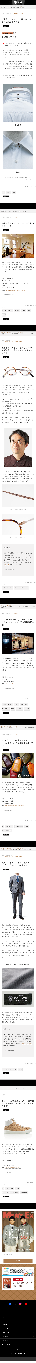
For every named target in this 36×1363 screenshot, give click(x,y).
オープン (17, 310)
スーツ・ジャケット (7, 310)
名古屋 (17, 1188)
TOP (3, 1317)
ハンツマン (19, 708)
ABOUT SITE (6, 1344)
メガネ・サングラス (7, 588)
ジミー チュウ (9, 1188)
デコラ (7, 564)
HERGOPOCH (19, 826)
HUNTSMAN (5, 708)
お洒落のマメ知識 (18, 6)
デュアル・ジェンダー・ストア (10, 1192)
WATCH (4, 1325)
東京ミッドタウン (6, 830)
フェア (16, 704)
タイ (3, 192)
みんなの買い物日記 (18, 332)
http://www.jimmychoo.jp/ (13, 1167)
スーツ (20, 1069)
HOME (3, 6)
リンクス (26, 708)
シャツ (8, 192)
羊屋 (29, 310)
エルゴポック (9, 826)
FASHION (9, 6)
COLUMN (5, 1336)
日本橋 (23, 310)
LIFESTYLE (5, 1332)
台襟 (14, 192)
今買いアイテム (7, 341)
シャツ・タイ (24, 704)
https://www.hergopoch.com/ (14, 805)
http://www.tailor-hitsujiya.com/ (15, 290)
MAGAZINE (6, 1340)
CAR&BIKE (5, 1328)
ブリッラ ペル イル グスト (9, 1069)
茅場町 (4, 315)
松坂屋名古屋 (24, 1192)
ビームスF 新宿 (27, 1043)
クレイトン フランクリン (21, 588)
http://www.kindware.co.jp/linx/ (15, 684)
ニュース (16, 210)
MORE (18, 1260)
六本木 (26, 826)
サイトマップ (18, 1349)
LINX (12, 708)
